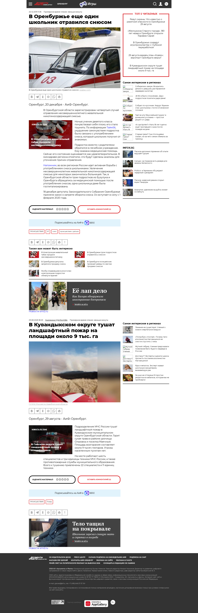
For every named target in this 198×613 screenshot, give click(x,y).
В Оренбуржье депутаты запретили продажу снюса (53, 263)
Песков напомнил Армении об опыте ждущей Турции (151, 152)
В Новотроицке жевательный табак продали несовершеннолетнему (54, 254)
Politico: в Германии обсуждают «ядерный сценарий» (148, 172)
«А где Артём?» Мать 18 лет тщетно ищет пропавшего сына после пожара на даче (151, 127)
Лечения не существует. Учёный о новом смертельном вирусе (150, 328)
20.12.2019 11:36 (35, 12)
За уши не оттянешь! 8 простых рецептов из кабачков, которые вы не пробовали (152, 377)
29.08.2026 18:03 (36, 320)
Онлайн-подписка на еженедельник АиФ (107, 557)
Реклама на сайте (104, 560)
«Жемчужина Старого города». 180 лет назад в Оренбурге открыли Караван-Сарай (146, 33)
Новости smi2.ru (38, 311)
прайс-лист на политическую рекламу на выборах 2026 (74, 563)
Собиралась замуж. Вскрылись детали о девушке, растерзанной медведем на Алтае (150, 88)
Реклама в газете (124, 560)
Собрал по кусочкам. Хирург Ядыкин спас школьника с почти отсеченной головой (152, 107)
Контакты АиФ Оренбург (82, 560)
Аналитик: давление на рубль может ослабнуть (151, 191)
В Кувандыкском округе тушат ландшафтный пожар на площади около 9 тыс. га (146, 68)
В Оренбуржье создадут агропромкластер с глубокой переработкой (146, 45)
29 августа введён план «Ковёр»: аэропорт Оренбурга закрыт (146, 56)
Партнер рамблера (74, 602)
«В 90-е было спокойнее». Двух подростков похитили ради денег (150, 97)
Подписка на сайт (138, 557)
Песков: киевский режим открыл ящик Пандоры (149, 181)
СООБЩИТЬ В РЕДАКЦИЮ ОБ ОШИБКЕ (119, 563)
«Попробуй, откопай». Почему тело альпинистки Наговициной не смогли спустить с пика (151, 339)
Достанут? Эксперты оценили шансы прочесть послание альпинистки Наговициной (152, 358)
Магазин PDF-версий (58, 560)
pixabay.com (85, 90)
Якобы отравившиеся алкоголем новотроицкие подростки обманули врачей (56, 273)
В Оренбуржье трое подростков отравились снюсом (101, 253)
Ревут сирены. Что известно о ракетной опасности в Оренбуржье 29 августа (146, 22)
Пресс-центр (79, 557)
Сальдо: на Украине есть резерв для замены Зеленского (150, 162)
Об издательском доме (60, 557)
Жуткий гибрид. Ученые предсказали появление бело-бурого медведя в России (152, 348)
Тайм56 (111, 127)
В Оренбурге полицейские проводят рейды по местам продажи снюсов (99, 264)
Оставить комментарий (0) (99, 209)
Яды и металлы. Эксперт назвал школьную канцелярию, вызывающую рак (149, 367)
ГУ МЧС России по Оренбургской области (48, 404)
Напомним (50, 165)
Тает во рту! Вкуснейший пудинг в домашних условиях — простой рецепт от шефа (150, 117)
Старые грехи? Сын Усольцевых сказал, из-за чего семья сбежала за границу (151, 136)
